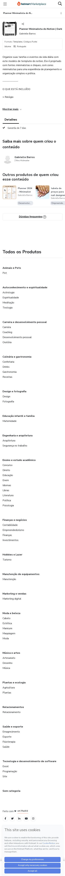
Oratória (7, 342)
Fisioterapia (9, 742)
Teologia (7, 307)
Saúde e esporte (13, 726)
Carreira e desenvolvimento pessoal (25, 322)
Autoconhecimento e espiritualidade (25, 287)
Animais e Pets (12, 268)
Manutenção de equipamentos (21, 574)
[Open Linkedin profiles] (19, 818)
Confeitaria (8, 362)
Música (6, 668)
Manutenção (9, 579)
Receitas (7, 377)
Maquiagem (9, 633)
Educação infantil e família (19, 416)
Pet (5, 273)
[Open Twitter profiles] (12, 818)
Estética (7, 623)
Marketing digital (12, 598)
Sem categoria (11, 791)
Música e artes (11, 653)
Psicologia (8, 505)
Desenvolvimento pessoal (17, 337)
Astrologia (8, 292)
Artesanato (9, 658)
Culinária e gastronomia (17, 357)
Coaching (7, 332)
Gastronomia (10, 372)
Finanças (7, 535)
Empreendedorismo (13, 530)
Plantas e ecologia (14, 682)
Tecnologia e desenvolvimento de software (29, 761)
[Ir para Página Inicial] (31, 4)
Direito (6, 470)
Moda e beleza (11, 613)
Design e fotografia (14, 391)
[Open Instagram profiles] (33, 818)
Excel (6, 766)
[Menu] (5, 3)
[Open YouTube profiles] (26, 818)
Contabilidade (10, 525)
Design (6, 396)
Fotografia (8, 401)
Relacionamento (12, 712)
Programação (10, 771)
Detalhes (11, 119)
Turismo (7, 559)
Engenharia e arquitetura (17, 435)
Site (5, 776)
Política (7, 500)
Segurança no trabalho (15, 445)
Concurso (7, 465)
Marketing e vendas (14, 593)
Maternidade (10, 421)
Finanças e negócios (15, 520)
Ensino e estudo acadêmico (19, 460)
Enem (6, 480)
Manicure (7, 628)
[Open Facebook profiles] (5, 818)
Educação (8, 475)
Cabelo (6, 618)
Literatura (8, 495)
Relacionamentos (13, 707)
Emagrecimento (11, 731)
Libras (6, 490)
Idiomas (7, 485)
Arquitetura (9, 440)
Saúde (6, 747)
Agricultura (9, 687)
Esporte (7, 736)
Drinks (6, 367)
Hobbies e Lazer (12, 554)
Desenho (7, 663)
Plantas (7, 692)
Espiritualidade (11, 297)
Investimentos (10, 540)
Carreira (7, 327)
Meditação (8, 302)
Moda (6, 638)
